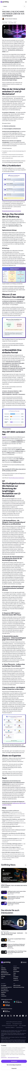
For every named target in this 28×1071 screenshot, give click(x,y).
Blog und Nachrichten (6, 974)
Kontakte (3, 976)
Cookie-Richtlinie (19, 1027)
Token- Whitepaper (22, 1025)
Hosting (2, 994)
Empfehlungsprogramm (6, 987)
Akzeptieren (14, 1061)
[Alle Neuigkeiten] (25, 865)
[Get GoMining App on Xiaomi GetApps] (6, 1005)
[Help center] (2, 1016)
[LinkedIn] (8, 1016)
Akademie (15, 978)
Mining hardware (5, 990)
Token (14, 973)
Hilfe (14, 983)
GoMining (3, 967)
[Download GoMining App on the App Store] (6, 1002)
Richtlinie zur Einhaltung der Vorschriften (9, 1025)
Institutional (3, 996)
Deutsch (24, 962)
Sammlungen (16, 971)
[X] (11, 1016)
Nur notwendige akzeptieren (14, 1065)
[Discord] (17, 1016)
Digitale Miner (16, 967)
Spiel (14, 975)
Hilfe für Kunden (16, 985)
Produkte (15, 966)
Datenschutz (8, 1023)
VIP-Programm (4, 989)
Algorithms (3, 992)
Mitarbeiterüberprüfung (18, 987)
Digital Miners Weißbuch (10, 1027)
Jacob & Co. (16, 980)
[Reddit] (20, 1016)
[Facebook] (23, 1016)
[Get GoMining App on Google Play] (18, 1002)
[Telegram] (14, 1016)
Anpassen (14, 1068)
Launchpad (15, 976)
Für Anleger (3, 985)
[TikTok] (26, 1016)
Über (2, 966)
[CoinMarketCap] (5, 1016)
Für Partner (3, 983)
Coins (2, 978)
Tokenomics (3, 969)
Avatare (15, 969)
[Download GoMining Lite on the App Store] (6, 1011)
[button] (25, 1)
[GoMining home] (5, 2)
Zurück (5, 6)
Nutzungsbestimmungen (17, 1023)
